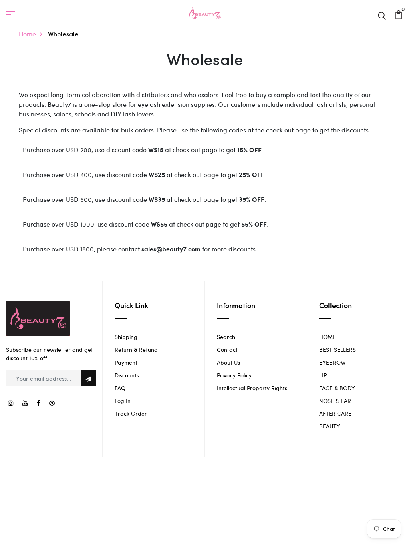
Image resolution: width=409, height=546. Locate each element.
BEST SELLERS (337, 349)
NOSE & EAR (335, 401)
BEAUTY (329, 426)
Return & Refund (136, 349)
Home (27, 34)
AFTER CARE (335, 413)
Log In (123, 401)
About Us (228, 362)
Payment (126, 362)
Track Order (131, 413)
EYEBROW (332, 362)
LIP (323, 375)
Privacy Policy (234, 375)
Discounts (127, 375)
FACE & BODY (337, 388)
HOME (327, 337)
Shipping (126, 337)
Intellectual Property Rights (252, 388)
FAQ (120, 388)
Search (226, 337)
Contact (227, 349)
